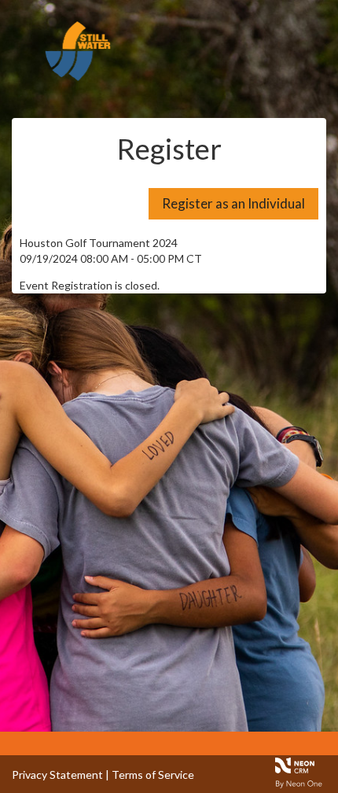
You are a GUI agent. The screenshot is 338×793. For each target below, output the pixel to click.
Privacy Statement (57, 774)
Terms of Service (153, 774)
